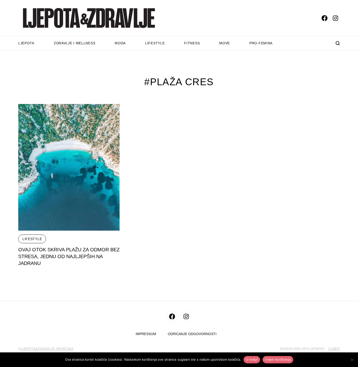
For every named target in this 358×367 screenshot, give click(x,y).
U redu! (252, 359)
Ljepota (26, 43)
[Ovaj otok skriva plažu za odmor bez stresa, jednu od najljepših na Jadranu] (69, 167)
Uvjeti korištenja (278, 359)
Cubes (334, 349)
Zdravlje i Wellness (74, 43)
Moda (120, 43)
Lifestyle (155, 43)
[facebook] (324, 18)
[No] (351, 359)
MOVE (224, 43)
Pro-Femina (261, 43)
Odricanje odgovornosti (192, 334)
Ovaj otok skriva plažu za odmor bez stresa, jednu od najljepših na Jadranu (69, 256)
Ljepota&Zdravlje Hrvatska (47, 349)
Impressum (146, 334)
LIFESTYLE (32, 239)
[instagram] (335, 18)
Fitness (192, 43)
